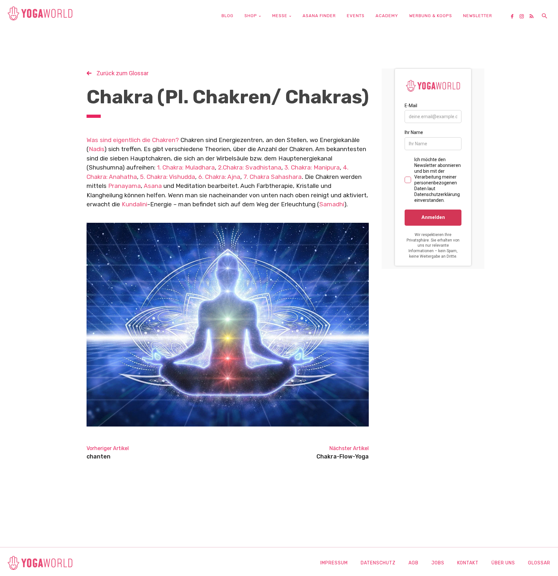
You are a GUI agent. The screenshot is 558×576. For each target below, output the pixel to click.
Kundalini (134, 204)
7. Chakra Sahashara (272, 176)
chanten (98, 456)
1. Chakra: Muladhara (186, 167)
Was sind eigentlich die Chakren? (133, 140)
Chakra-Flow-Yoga (342, 456)
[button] (544, 16)
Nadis (96, 149)
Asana (153, 186)
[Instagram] (524, 17)
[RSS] (534, 17)
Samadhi (331, 204)
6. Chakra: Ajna (219, 176)
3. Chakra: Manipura (312, 167)
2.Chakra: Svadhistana (249, 167)
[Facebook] (514, 17)
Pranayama (124, 186)
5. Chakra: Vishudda (167, 176)
